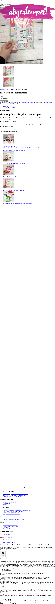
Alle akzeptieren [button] (13, 549)
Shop (4, 89)
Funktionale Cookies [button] (4, 569)
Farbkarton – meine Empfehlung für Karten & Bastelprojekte (16, 510)
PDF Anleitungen (7, 534)
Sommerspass (3, 103)
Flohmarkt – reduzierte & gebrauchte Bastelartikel (14, 519)
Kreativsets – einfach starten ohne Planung (12, 496)
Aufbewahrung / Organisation (9, 542)
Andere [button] (1, 592)
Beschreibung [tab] (6, 106)
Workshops (5, 504)
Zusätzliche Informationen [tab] (9, 107)
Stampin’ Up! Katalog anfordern (10, 525)
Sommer (50, 102)
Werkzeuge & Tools (7, 541)
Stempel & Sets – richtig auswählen (11, 512)
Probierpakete (32, 102)
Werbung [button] (2, 586)
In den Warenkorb (4, 101)
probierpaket (45, 102)
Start (1, 89)
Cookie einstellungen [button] (5, 549)
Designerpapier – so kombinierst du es (11, 514)
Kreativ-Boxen (6, 503)
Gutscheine (5, 527)
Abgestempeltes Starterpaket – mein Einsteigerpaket (14, 495)
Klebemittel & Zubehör (8, 539)
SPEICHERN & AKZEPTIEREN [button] (8, 603)
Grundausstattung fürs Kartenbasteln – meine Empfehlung (16, 494)
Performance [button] (3, 574)
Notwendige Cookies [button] (5, 598)
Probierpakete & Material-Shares (10, 526)
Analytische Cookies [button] (4, 579)
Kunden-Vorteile (6, 528)
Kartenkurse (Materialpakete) (9, 502)
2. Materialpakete (10, 89)
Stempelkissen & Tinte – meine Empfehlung (13, 511)
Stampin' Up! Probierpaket (13, 103)
